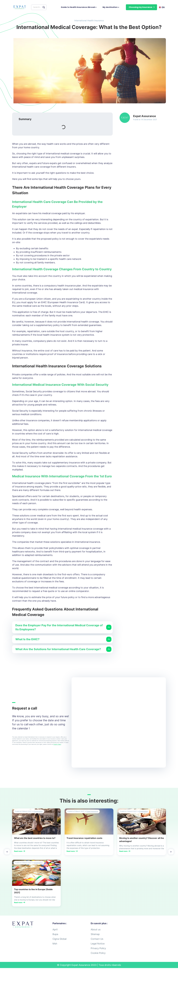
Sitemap (95, 934)
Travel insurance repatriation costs (84, 838)
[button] (141, 7)
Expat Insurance (92, 811)
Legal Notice (98, 943)
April (55, 929)
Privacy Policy (57, 744)
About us (95, 929)
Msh (55, 943)
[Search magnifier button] (44, 7)
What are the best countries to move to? (34, 838)
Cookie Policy (98, 953)
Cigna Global (59, 939)
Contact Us (97, 939)
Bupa (55, 934)
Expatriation (38, 811)
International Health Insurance (89, 20)
